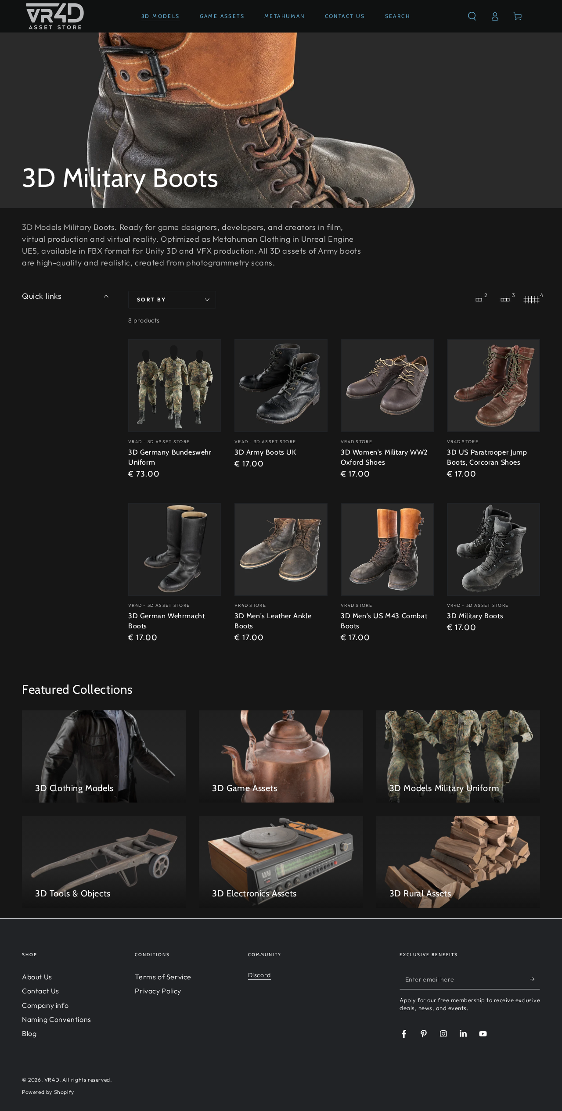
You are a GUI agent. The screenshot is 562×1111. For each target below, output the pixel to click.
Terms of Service (163, 976)
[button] (472, 16)
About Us (37, 976)
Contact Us (40, 990)
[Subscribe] (535, 979)
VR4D (51, 1079)
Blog (29, 1033)
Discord (259, 975)
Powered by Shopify (48, 1092)
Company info (45, 1005)
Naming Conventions (56, 1019)
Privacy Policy (158, 990)
